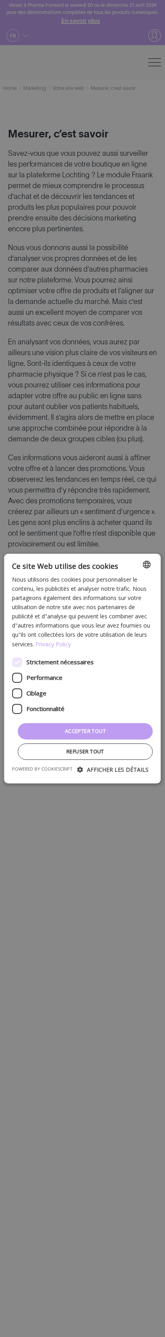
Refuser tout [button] (85, 751)
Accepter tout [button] (85, 731)
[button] (113, 769)
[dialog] (82, 668)
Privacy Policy (53, 644)
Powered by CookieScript (42, 769)
